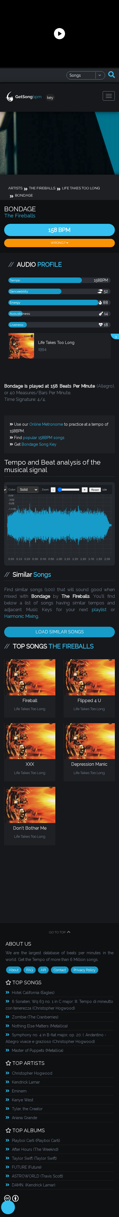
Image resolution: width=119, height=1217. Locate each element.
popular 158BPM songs (43, 437)
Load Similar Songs (59, 631)
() (33, 992)
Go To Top (57, 932)
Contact (60, 970)
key (50, 97)
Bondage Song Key (39, 444)
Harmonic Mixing (21, 616)
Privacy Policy (84, 970)
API (43, 970)
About (14, 970)
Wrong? (58, 243)
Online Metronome (46, 424)
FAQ (29, 970)
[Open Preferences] (8, 1207)
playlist (99, 609)
